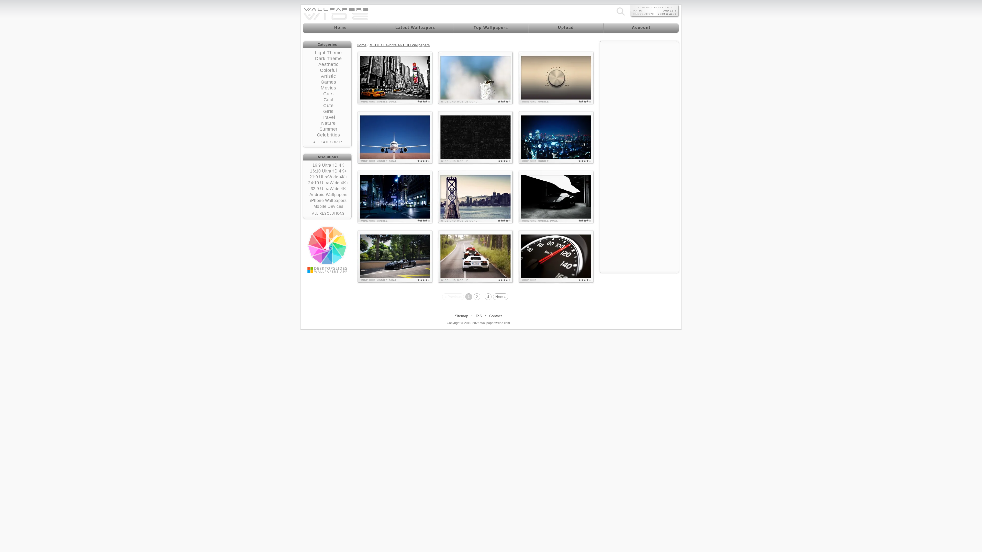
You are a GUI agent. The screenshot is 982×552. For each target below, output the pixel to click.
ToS (479, 316)
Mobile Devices (328, 206)
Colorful (328, 70)
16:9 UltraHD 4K (328, 165)
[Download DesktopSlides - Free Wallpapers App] (327, 249)
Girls (328, 111)
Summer (328, 129)
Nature (328, 123)
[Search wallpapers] (621, 15)
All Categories (328, 142)
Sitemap (461, 316)
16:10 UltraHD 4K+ (328, 171)
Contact (495, 316)
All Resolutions (328, 213)
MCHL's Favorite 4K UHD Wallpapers (400, 45)
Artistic (328, 76)
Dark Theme (328, 58)
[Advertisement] (639, 76)
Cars (328, 93)
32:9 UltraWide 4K (328, 189)
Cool (328, 99)
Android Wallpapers (328, 194)
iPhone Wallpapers (328, 200)
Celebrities (328, 134)
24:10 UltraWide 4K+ (328, 183)
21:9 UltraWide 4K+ (328, 177)
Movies (328, 87)
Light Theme (328, 52)
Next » (500, 297)
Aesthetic (328, 64)
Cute (328, 105)
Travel (328, 117)
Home (361, 45)
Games (328, 82)
